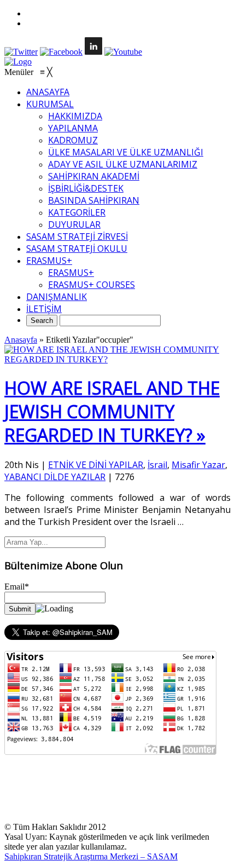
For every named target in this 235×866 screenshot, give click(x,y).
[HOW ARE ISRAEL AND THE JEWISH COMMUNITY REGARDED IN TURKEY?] (117, 359)
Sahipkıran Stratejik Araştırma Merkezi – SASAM (91, 856)
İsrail (157, 465)
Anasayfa (20, 339)
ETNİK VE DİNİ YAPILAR (95, 465)
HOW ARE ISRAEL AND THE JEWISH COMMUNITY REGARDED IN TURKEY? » (112, 411)
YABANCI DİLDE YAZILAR (54, 477)
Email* (16, 586)
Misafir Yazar (198, 465)
